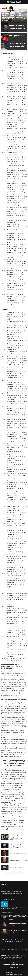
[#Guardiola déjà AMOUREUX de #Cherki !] (4, 860)
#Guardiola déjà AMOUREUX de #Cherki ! (18, 930)
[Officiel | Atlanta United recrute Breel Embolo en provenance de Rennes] (4, 37)
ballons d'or (10, 893)
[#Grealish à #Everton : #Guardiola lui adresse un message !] (4, 867)
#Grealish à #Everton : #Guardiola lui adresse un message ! (17, 868)
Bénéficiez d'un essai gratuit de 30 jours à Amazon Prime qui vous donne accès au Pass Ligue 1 (13, 908)
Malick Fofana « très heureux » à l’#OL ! (18, 853)
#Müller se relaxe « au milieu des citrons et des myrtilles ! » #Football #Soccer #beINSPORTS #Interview (18, 846)
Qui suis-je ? (20, 974)
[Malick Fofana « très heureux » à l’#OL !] (4, 853)
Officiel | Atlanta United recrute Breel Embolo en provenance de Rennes (16, 37)
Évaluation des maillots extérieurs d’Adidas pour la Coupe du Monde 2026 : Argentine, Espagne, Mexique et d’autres (18, 837)
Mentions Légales (13, 974)
